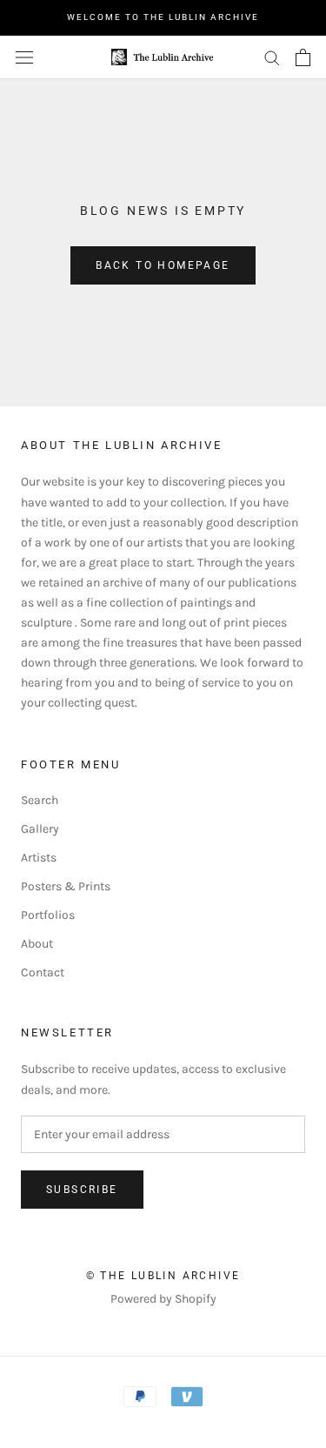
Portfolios (48, 915)
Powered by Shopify (163, 1298)
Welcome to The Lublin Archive (163, 17)
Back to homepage (163, 265)
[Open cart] (303, 57)
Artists (39, 857)
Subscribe (82, 1189)
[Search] (272, 57)
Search (39, 800)
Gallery (40, 828)
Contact (42, 972)
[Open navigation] (24, 57)
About (37, 943)
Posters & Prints (65, 886)
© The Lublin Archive (163, 1276)
